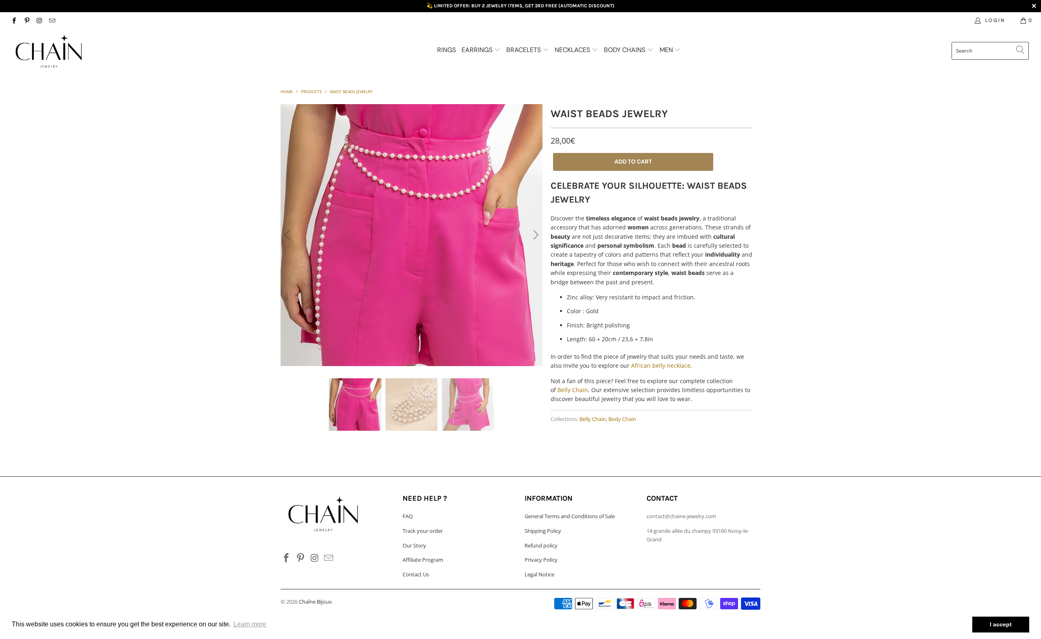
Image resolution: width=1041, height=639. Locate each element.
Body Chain (622, 419)
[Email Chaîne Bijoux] (51, 20)
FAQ (408, 516)
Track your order (423, 530)
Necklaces (573, 50)
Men (667, 50)
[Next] (535, 235)
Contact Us (416, 574)
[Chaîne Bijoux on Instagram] (39, 20)
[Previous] (288, 235)
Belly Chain (573, 390)
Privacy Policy (541, 559)
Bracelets (524, 50)
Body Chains (625, 50)
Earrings (478, 50)
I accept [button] (1001, 624)
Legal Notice (539, 574)
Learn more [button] (249, 624)
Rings (446, 50)
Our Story (414, 545)
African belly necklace (660, 365)
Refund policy (541, 545)
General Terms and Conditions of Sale (570, 516)
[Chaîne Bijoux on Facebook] (13, 20)
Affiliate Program (423, 559)
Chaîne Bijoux (315, 601)
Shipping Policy (543, 530)
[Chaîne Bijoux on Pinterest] (26, 20)
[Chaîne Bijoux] (87, 51)
